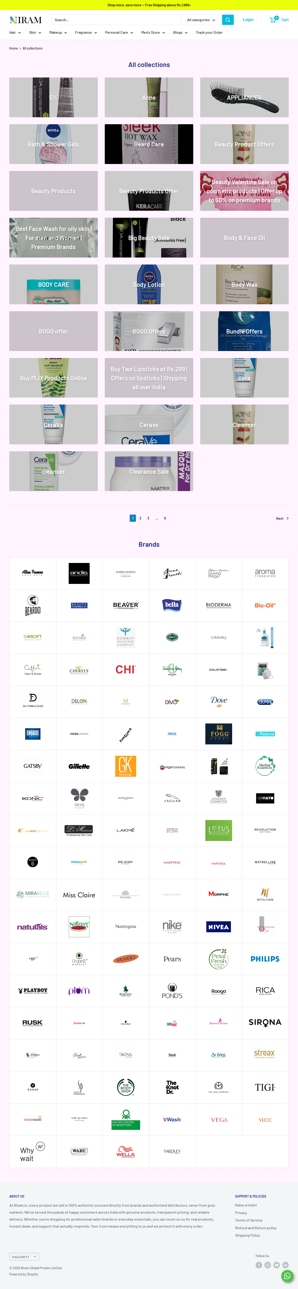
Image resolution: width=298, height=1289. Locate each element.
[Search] (228, 20)
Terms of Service (249, 1220)
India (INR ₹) (20, 1257)
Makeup (55, 32)
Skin (32, 32)
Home (13, 48)
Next (280, 518)
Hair (12, 32)
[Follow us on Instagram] (267, 1265)
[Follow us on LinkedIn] (285, 1265)
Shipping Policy (247, 1235)
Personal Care (116, 32)
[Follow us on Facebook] (259, 1265)
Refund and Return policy (256, 1227)
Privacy (241, 1212)
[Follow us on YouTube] (276, 1265)
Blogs (178, 32)
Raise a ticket (246, 1205)
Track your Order (209, 32)
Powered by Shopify (23, 1274)
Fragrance (83, 32)
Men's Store (150, 32)
